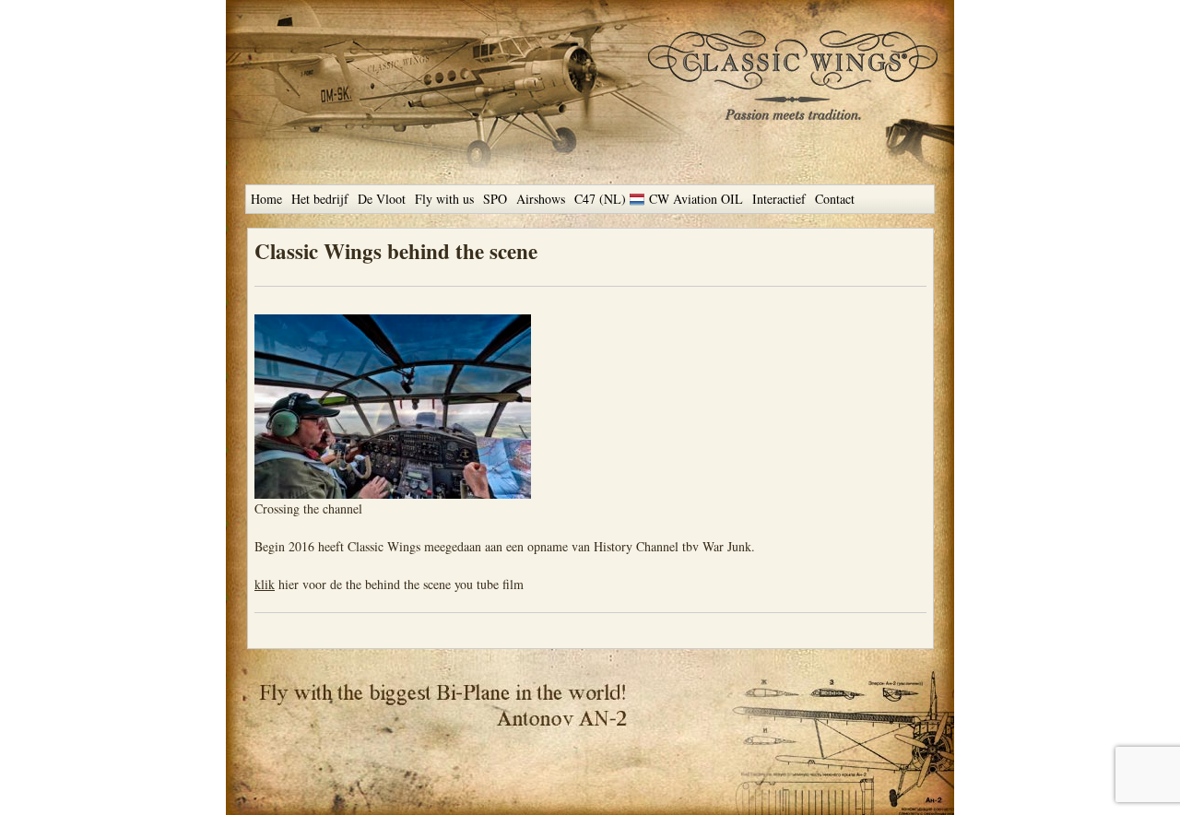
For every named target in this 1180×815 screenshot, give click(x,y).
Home (266, 198)
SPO (495, 198)
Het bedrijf (319, 198)
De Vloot (382, 198)
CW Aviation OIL (696, 198)
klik (264, 584)
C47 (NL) (600, 198)
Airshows (540, 198)
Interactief (779, 198)
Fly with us (444, 198)
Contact (835, 198)
